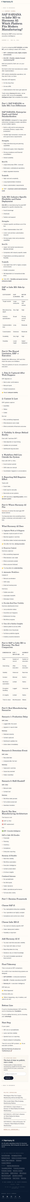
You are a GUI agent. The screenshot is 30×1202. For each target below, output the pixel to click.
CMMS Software (14, 1173)
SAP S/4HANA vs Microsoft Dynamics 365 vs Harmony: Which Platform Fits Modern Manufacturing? (14, 1123)
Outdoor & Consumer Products (19, 1158)
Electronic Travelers (18, 1170)
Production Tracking (6, 1170)
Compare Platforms (6, 1162)
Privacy (13, 1184)
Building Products (6, 1158)
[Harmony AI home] (7, 2)
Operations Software (17, 1175)
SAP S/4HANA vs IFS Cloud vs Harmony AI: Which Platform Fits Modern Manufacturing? (14, 1116)
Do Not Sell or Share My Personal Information (15, 1187)
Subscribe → (8, 1078)
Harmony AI (5, 511)
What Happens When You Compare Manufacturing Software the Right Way (13, 1096)
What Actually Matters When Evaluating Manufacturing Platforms (13, 1102)
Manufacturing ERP (6, 1175)
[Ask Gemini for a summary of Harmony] (19, 1196)
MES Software (23, 1173)
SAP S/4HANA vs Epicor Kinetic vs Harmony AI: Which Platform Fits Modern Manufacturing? (14, 1108)
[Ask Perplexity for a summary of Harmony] (11, 1196)
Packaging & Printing (16, 1155)
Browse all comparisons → (11, 1129)
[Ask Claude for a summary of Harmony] (7, 1196)
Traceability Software (7, 1168)
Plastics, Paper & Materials (8, 1160)
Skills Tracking (5, 1173)
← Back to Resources (8, 7)
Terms (17, 1184)
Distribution (18, 1160)
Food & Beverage (6, 1155)
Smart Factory (16, 1178)
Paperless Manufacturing (13, 1165)
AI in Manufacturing (6, 1178)
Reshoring (23, 1178)
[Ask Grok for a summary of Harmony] (15, 1196)
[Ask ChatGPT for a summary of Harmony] (3, 1196)
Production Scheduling (19, 1168)
